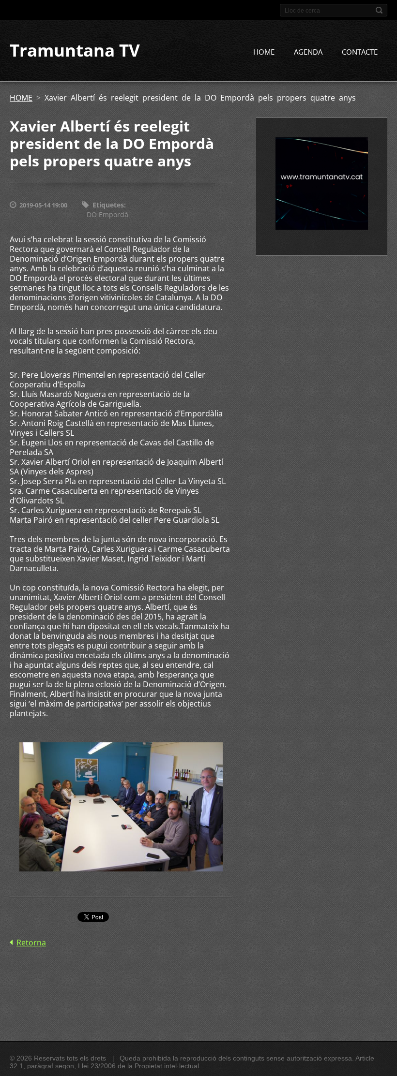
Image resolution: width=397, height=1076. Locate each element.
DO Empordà (107, 214)
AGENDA (308, 52)
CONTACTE (360, 52)
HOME (264, 52)
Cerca (379, 10)
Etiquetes (108, 204)
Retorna (31, 942)
